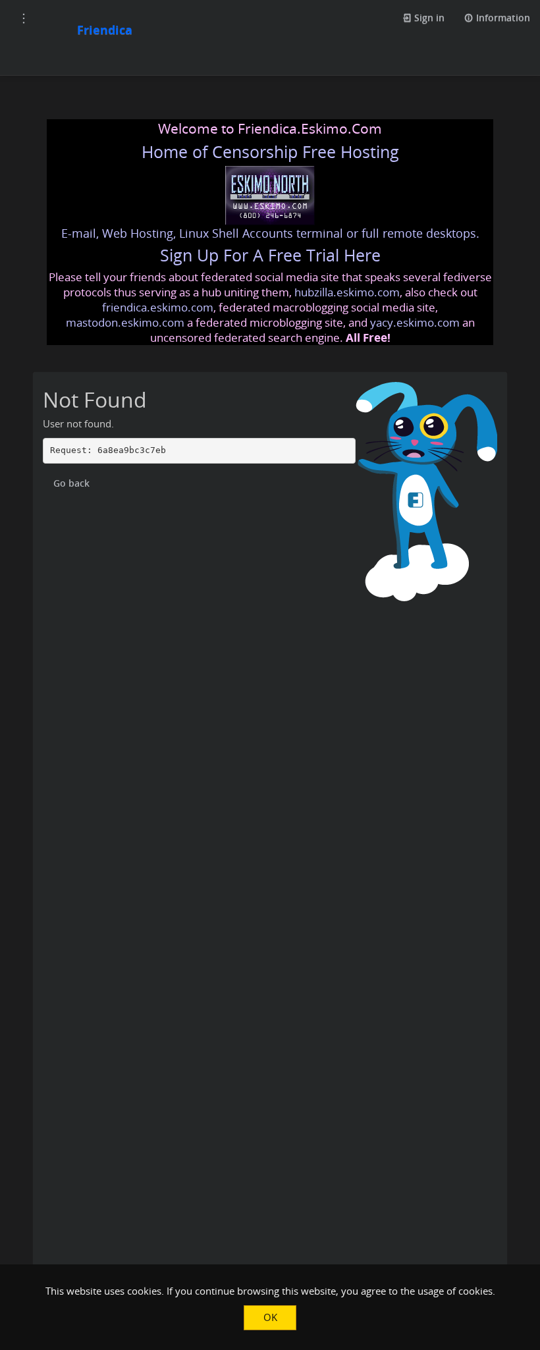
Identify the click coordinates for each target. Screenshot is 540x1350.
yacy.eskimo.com (415, 322)
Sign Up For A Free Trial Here (270, 255)
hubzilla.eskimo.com (347, 292)
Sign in (428, 17)
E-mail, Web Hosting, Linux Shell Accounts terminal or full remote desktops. (270, 233)
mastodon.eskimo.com (125, 322)
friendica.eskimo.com (157, 307)
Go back (71, 483)
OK (270, 1317)
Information (501, 17)
